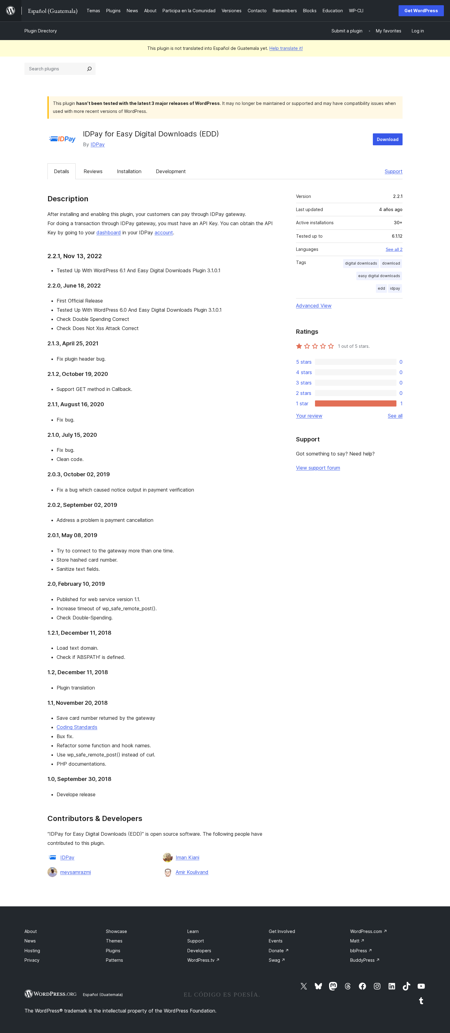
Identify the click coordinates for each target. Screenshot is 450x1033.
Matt (357, 940)
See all (395, 416)
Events (276, 940)
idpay (395, 288)
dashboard (108, 232)
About (30, 931)
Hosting (32, 950)
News (30, 940)
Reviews (93, 171)
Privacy (31, 960)
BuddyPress (365, 960)
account (164, 232)
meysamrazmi (75, 872)
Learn (193, 931)
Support (394, 171)
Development (171, 171)
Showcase (116, 931)
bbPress (361, 950)
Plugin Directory (40, 30)
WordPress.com (368, 931)
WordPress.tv (203, 960)
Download (388, 139)
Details (61, 171)
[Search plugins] (89, 69)
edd (381, 288)
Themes (114, 940)
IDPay (98, 144)
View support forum (318, 468)
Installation (129, 171)
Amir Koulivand (192, 872)
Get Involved (282, 931)
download (391, 263)
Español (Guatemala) (103, 994)
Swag (277, 960)
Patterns (114, 960)
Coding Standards (77, 727)
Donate (279, 950)
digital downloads (361, 263)
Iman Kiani (187, 857)
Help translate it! (286, 48)
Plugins (113, 950)
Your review (309, 416)
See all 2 (394, 249)
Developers (199, 950)
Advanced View (314, 306)
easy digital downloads (379, 275)
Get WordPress (421, 10)
